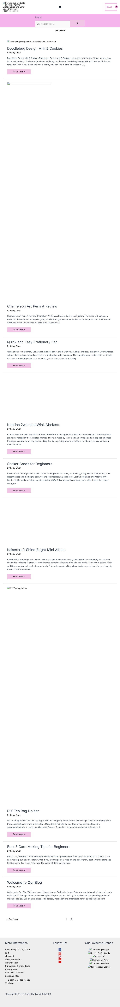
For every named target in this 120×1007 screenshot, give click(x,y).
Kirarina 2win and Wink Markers (33, 425)
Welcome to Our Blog (24, 882)
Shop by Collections (14, 972)
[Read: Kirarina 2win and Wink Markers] (29, 397)
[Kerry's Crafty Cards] (99, 953)
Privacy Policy (12, 969)
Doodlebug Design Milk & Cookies (35, 48)
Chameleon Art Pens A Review (32, 306)
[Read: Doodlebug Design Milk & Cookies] (31, 41)
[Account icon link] (60, 7)
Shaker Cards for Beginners (29, 464)
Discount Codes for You (19, 980)
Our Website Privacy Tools (17, 966)
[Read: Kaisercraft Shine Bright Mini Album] (29, 522)
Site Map (9, 983)
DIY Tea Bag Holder (23, 811)
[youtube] (60, 961)
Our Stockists (11, 963)
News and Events (13, 959)
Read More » (19, 72)
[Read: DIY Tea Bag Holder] (60, 696)
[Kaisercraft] (99, 956)
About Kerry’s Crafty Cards (17, 949)
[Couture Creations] (99, 963)
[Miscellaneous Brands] (99, 967)
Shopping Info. (12, 976)
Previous (12, 919)
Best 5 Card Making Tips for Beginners (38, 847)
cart (7, 953)
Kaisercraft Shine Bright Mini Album (36, 550)
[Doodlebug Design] (99, 949)
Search (38, 17)
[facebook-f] (60, 950)
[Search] (77, 23)
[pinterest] (60, 957)
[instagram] (60, 954)
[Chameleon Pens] (99, 960)
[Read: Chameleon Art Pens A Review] (29, 191)
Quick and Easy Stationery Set (32, 342)
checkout (9, 956)
